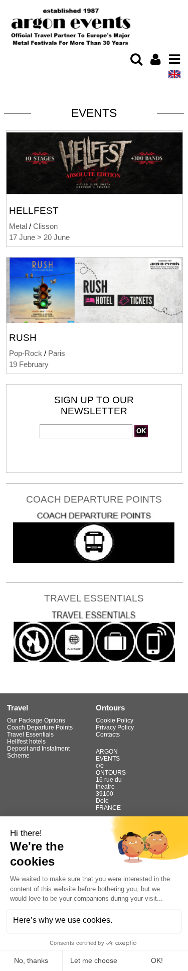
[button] (136, 59)
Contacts (108, 734)
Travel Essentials (94, 598)
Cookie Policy (114, 720)
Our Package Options (36, 720)
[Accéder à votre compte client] (155, 59)
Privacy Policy (115, 727)
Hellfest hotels (26, 741)
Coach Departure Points (94, 499)
